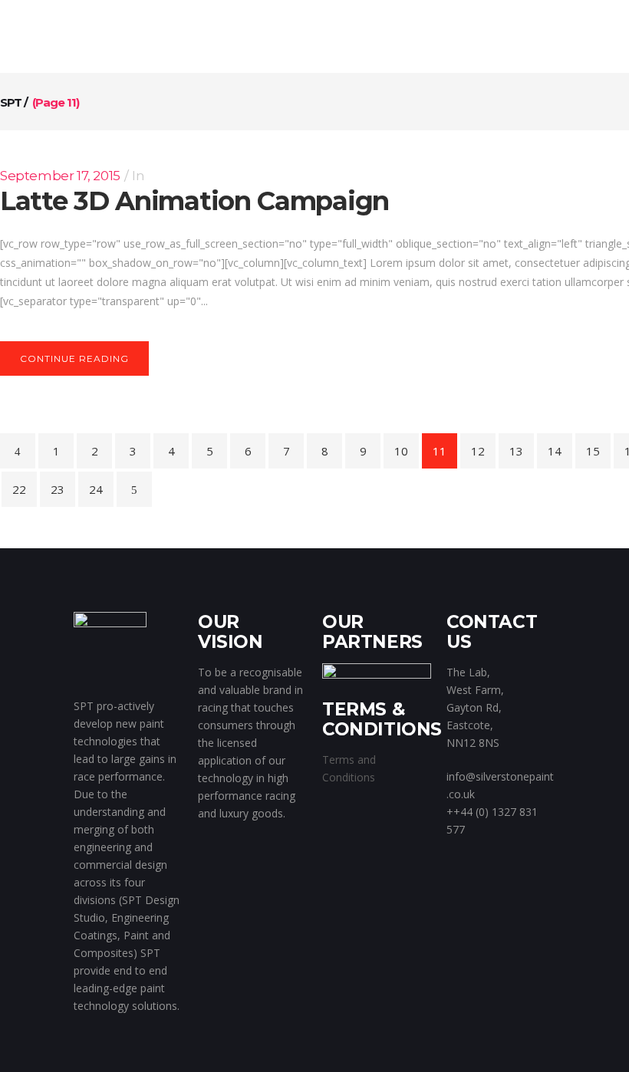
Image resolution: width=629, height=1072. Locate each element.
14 (554, 451)
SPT (10, 102)
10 (401, 451)
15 (593, 451)
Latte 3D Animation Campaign (194, 201)
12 (478, 451)
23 (57, 489)
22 (19, 489)
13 (516, 451)
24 (96, 489)
